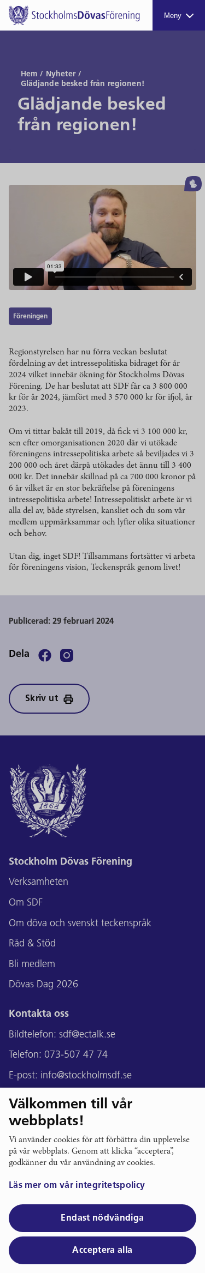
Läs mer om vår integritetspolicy (77, 1185)
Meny (172, 15)
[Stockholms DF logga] (74, 15)
